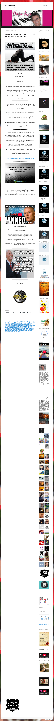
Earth (18, 318)
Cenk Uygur (31, 317)
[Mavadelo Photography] (47, 462)
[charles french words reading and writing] (47, 489)
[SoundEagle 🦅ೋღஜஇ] (47, 494)
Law (8, 321)
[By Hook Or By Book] (41, 532)
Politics (13, 322)
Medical (22, 321)
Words (34, 322)
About (9, 26)
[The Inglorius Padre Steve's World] (47, 467)
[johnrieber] (47, 499)
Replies (19, 331)
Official (6, 322)
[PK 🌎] (41, 441)
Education (20, 318)
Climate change (7, 318)
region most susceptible (18, 329)
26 (42, 619)
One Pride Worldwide (15, 26)
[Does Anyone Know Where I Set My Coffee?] (41, 473)
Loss (16, 321)
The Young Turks (20, 322)
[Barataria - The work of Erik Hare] (47, 516)
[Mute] (47, 657)
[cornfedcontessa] (47, 521)
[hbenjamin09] (47, 441)
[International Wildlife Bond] (47, 559)
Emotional (23, 318)
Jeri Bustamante (31, 328)
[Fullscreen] (48, 657)
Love (18, 321)
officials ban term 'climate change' (10, 329)
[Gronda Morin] (41, 559)
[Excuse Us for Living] (47, 564)
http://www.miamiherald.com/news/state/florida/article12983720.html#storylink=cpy (20, 158)
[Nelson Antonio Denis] (47, 456)
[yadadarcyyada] (41, 526)
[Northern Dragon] (41, 483)
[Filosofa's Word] (41, 494)
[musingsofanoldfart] (41, 505)
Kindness (6, 321)
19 (42, 618)
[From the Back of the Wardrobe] (41, 510)
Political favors (9, 322)
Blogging (27, 317)
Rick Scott (16, 322)
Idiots (16, 320)
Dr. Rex (13, 38)
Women (28, 322)
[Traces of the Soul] (41, 516)
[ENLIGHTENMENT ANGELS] (41, 548)
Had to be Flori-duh (16, 328)
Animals (20, 317)
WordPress (31, 322)
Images (19, 320)
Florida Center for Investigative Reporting (15, 327)
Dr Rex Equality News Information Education (24, 326)
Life (14, 321)
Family (13, 319)
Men (28, 321)
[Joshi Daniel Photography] (47, 548)
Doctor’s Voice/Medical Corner (36, 26)
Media (20, 321)
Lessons (10, 321)
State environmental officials (16, 330)
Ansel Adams (15, 326)
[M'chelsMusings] (41, 446)
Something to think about (8, 330)
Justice (33, 320)
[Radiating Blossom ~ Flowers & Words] (41, 467)
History (6, 320)
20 (44, 618)
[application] (44, 655)
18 (41, 618)
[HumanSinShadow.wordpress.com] (41, 564)
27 (44, 619)
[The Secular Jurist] (41, 499)
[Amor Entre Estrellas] (41, 430)
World (5, 323)
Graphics (29, 319)
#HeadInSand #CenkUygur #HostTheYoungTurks (24, 323)
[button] (42, 682)
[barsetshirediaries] (47, 446)
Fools (23, 319)
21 (45, 618)
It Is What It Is (10, 5)
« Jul (41, 621)
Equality (10, 319)
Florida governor (19, 319)
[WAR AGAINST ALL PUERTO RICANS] (41, 542)
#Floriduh (15, 323)
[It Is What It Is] (47, 483)
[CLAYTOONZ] (41, 478)
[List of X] (41, 553)
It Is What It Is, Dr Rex (26, 26)
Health (34, 319)
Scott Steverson (31, 329)
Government (26, 319)
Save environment (25, 329)
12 (42, 617)
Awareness (24, 317)
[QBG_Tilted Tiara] (41, 462)
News (34, 321)
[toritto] (47, 473)
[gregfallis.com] (47, 526)
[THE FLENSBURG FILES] (46, 435)
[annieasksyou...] (47, 430)
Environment (6, 319)
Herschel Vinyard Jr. (22, 328)
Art (21, 317)
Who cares (24, 322)
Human (8, 320)
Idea (15, 320)
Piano (21, 26)
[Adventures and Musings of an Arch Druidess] (47, 542)
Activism (8, 317)
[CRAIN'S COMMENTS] (41, 456)
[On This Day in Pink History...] (42, 451)
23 (48, 618)
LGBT (13, 321)
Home (6, 26)
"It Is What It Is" (11, 323)
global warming (10, 328)
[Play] (40, 657)
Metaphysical (31, 321)
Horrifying (26, 328)
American (16, 317)
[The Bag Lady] (47, 505)
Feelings (15, 319)
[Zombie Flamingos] (46, 537)
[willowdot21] (41, 489)
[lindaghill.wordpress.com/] (47, 553)
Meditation (25, 321)
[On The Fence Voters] (47, 478)
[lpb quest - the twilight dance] (41, 521)
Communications (12, 318)
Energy (27, 318)
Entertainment (30, 318)
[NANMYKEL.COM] (47, 510)
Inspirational (29, 320)
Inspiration (25, 320)
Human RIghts (12, 320)
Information (22, 320)
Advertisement (12, 317)
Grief (32, 319)
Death (16, 318)
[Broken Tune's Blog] (47, 532)
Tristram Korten (23, 330)
